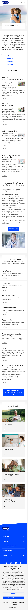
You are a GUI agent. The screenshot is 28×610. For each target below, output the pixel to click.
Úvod (8, 55)
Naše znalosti (10, 58)
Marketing (15, 604)
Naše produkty (10, 61)
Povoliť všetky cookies (13, 597)
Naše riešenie (10, 64)
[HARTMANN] (5, 2)
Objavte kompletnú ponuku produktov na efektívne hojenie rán (13, 392)
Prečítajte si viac (13, 228)
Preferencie (14, 602)
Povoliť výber (13, 593)
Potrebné (6, 602)
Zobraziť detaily (12, 607)
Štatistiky (22, 602)
